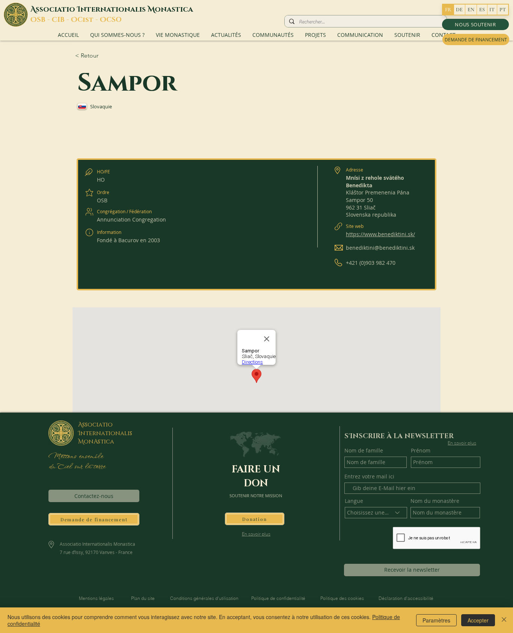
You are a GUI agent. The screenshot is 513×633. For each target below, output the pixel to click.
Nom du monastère (434, 501)
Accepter (478, 620)
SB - (44, 19)
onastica (174, 9)
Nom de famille (363, 450)
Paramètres (436, 620)
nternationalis (114, 9)
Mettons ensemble (75, 456)
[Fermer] (503, 620)
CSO (114, 19)
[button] (475, 24)
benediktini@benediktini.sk (380, 247)
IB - (64, 19)
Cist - (88, 19)
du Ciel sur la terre (77, 466)
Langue (354, 501)
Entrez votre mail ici (369, 476)
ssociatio (56, 9)
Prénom (420, 450)
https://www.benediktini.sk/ (380, 234)
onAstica (99, 441)
